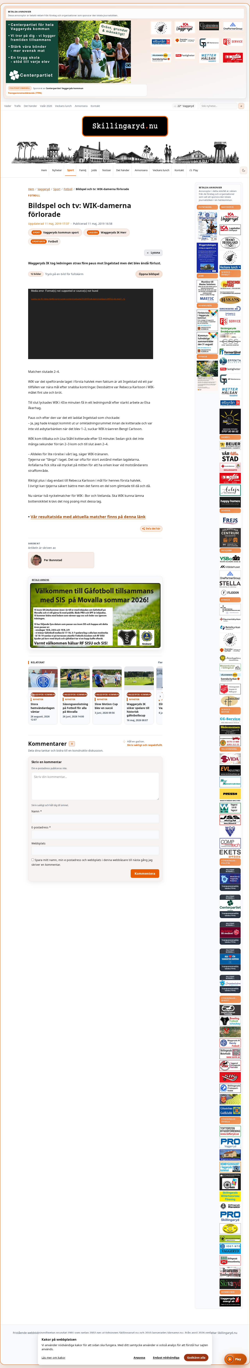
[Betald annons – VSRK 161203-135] (230, 1065)
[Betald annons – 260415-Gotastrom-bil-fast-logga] (209, 26)
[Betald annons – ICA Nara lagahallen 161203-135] (230, 229)
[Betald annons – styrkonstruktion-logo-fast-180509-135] (230, 782)
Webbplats (38, 843)
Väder (7, 106)
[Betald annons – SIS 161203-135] (230, 1021)
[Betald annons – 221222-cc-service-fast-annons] (230, 720)
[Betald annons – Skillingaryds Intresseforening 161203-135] (230, 1260)
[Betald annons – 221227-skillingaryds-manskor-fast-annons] (230, 1206)
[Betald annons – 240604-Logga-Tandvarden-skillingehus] (230, 293)
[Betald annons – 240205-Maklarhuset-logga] (230, 567)
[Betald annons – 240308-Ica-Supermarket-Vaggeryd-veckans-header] (185, 27)
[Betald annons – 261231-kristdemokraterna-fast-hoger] (230, 959)
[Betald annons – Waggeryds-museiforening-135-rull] (230, 1155)
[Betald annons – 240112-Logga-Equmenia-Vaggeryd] (230, 619)
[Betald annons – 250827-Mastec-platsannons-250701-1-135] (207, 291)
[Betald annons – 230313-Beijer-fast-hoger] (230, 445)
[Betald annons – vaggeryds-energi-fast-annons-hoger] (230, 1301)
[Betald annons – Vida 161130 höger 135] (230, 758)
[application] (90, 324)
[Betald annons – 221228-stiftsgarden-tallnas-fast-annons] (161, 28)
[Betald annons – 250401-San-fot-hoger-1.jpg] (230, 284)
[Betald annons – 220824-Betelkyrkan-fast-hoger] (230, 628)
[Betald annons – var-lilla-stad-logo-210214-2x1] (230, 456)
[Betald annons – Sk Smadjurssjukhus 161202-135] (230, 332)
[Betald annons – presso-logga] (230, 795)
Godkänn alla (196, 1357)
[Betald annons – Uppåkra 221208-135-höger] (230, 854)
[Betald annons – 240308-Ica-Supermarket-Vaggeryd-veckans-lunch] (230, 217)
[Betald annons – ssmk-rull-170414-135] (230, 1054)
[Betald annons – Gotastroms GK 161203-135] (230, 1111)
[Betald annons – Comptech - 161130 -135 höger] (230, 843)
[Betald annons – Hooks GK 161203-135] (230, 1099)
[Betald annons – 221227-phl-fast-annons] (185, 55)
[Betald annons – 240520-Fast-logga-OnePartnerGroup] (233, 26)
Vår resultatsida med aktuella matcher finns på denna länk (88, 516)
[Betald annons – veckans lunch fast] (230, 267)
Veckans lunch (63, 106)
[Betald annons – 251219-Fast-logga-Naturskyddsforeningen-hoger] (230, 1238)
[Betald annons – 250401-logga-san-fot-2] (230, 421)
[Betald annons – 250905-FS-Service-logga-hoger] (233, 42)
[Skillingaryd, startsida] (125, 126)
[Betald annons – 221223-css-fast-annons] (230, 342)
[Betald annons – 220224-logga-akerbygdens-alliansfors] (230, 658)
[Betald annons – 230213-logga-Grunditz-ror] (230, 310)
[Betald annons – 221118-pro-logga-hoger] (230, 1142)
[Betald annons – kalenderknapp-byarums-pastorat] (161, 57)
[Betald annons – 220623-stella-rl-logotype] (230, 584)
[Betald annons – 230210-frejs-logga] (230, 521)
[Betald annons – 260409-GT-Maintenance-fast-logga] (209, 43)
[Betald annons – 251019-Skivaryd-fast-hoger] (230, 1284)
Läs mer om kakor (53, 1357)
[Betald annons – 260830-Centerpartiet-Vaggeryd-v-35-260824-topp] (76, 52)
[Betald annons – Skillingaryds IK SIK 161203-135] (230, 1077)
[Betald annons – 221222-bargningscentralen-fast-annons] (230, 741)
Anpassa (139, 1357)
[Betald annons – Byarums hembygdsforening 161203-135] (230, 1272)
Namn (36, 811)
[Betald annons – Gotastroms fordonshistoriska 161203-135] (230, 1228)
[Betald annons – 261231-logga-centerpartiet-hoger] (230, 905)
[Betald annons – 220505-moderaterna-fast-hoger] (230, 878)
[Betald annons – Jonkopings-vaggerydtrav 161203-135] (230, 1010)
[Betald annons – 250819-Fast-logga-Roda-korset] (230, 467)
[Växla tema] (243, 170)
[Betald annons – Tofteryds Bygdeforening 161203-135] (230, 1131)
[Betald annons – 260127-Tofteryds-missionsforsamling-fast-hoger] (230, 609)
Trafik (17, 106)
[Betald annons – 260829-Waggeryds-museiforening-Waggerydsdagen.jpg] (207, 258)
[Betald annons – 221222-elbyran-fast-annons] (161, 42)
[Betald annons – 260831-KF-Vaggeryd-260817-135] (207, 342)
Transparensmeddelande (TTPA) (25, 92)
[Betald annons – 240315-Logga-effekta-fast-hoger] (230, 361)
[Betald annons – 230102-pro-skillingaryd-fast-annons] (230, 1216)
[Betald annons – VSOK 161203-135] (230, 1031)
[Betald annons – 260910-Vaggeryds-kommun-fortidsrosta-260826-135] (207, 320)
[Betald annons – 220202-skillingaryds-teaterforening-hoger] (230, 1181)
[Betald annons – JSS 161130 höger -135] (230, 820)
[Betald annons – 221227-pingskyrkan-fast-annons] (230, 701)
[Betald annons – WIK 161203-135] (230, 1042)
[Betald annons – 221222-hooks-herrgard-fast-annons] (230, 242)
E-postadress (41, 827)
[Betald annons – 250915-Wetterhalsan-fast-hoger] (209, 57)
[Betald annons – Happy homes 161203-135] (230, 502)
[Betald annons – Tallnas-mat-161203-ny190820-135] (230, 257)
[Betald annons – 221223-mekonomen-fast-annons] (230, 730)
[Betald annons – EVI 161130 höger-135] (230, 770)
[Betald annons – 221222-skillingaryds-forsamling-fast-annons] (185, 40)
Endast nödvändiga (166, 1357)
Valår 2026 (46, 106)
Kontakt (95, 106)
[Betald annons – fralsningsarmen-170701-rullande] (230, 689)
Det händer (30, 106)
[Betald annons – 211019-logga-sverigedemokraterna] (230, 983)
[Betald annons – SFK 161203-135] (230, 1088)
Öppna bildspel (149, 274)
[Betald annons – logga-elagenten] (233, 57)
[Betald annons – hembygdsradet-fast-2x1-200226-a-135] (230, 1167)
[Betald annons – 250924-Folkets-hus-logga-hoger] (230, 537)
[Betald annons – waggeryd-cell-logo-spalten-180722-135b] (230, 808)
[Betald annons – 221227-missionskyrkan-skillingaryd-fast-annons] (230, 667)
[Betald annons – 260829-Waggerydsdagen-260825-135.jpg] (207, 226)
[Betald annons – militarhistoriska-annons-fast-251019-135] (230, 1196)
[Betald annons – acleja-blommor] (230, 490)
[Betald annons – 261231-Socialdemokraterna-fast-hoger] (230, 932)
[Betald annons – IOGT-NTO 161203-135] (230, 1248)
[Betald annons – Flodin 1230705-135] (230, 593)
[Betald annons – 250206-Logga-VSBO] (230, 559)
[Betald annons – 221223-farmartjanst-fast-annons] (230, 352)
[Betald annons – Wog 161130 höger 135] (230, 831)
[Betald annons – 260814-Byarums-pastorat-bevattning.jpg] (207, 376)
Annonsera (81, 106)
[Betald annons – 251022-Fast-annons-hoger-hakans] (230, 300)
